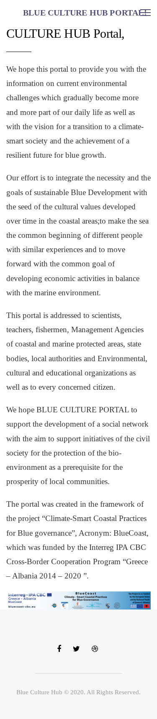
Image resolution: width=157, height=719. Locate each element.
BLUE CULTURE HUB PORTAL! (85, 12)
